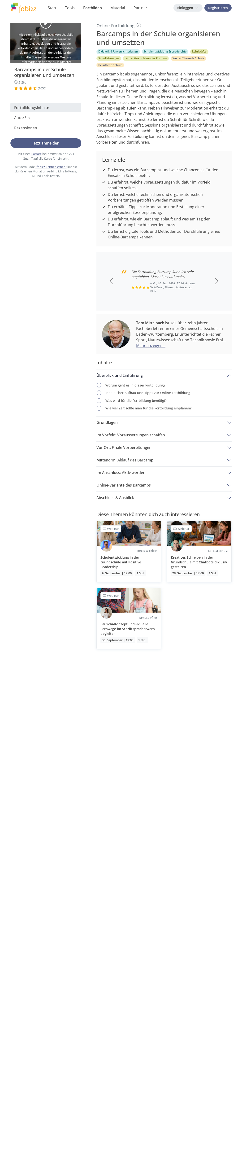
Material (117, 7)
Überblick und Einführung (119, 375)
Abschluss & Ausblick (115, 497)
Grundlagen (107, 422)
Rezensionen (25, 128)
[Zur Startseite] (23, 8)
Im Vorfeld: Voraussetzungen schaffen (130, 435)
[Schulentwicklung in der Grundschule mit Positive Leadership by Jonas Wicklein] (129, 551)
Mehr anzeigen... (150, 345)
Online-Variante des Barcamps (123, 485)
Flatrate (36, 154)
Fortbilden (92, 7)
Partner (140, 7)
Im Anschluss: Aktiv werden (120, 472)
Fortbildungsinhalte (31, 107)
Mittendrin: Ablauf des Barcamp (124, 460)
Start (52, 7)
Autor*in (22, 117)
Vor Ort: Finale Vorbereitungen (123, 447)
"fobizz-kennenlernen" (51, 167)
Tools (70, 7)
